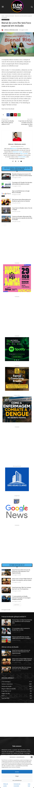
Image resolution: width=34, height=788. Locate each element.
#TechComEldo (22, 156)
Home (3, 16)
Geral (3, 196)
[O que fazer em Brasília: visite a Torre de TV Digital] (6, 210)
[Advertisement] (17, 245)
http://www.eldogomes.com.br (17, 146)
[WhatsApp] (19, 114)
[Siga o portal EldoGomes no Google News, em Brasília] (6, 193)
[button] (31, 757)
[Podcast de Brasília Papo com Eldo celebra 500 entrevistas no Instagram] (6, 639)
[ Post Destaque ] (5, 213)
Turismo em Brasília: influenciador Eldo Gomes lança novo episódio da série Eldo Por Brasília (22, 218)
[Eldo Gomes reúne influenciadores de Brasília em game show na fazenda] (6, 202)
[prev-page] (3, 225)
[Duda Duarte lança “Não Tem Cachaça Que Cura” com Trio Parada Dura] (6, 590)
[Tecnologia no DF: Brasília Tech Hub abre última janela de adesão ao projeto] (6, 185)
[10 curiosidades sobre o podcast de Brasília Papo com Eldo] (6, 631)
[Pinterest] (15, 114)
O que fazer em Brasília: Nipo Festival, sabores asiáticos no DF (8, 122)
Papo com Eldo (24, 153)
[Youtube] (21, 161)
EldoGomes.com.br (17, 152)
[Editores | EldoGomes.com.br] (3, 30)
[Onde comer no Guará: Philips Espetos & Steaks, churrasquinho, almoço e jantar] (6, 581)
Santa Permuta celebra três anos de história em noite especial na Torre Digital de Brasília (21, 571)
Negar (17, 776)
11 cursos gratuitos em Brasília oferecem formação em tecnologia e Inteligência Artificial (21, 598)
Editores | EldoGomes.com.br (11, 29)
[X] (11, 114)
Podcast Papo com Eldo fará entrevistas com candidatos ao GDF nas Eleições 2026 (22, 621)
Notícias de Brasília (9, 16)
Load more (16, 604)
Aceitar (17, 772)
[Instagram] (15, 161)
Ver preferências (17, 780)
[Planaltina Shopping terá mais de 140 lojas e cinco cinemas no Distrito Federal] (6, 176)
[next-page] (5, 225)
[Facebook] (8, 114)
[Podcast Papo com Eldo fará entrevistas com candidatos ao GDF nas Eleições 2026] (6, 622)
